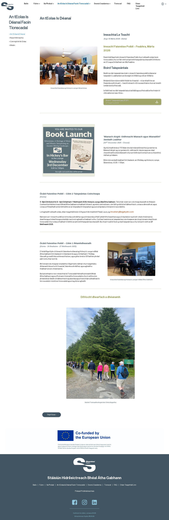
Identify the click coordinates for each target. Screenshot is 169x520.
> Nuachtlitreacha (16, 38)
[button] (38, 3)
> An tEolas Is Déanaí (17, 34)
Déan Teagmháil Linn (140, 6)
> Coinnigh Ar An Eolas (17, 42)
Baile (26, 4)
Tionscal (118, 4)
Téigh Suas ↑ (51, 415)
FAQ (128, 4)
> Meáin (12, 45)
